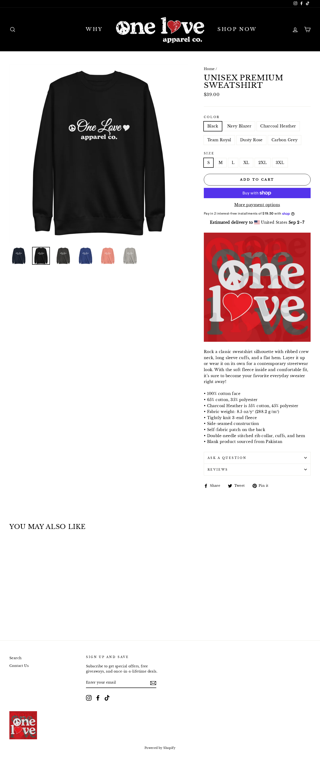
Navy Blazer (239, 126)
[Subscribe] (153, 683)
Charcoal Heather (278, 126)
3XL (280, 162)
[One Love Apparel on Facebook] (98, 698)
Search (15, 658)
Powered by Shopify (160, 748)
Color (212, 117)
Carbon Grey (285, 140)
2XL (262, 162)
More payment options (257, 204)
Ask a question (227, 458)
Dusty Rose (251, 140)
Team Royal (219, 140)
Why (94, 29)
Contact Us (19, 666)
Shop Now (237, 29)
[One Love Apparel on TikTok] (107, 698)
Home (209, 69)
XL (246, 162)
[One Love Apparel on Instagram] (89, 698)
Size (209, 153)
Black (212, 126)
